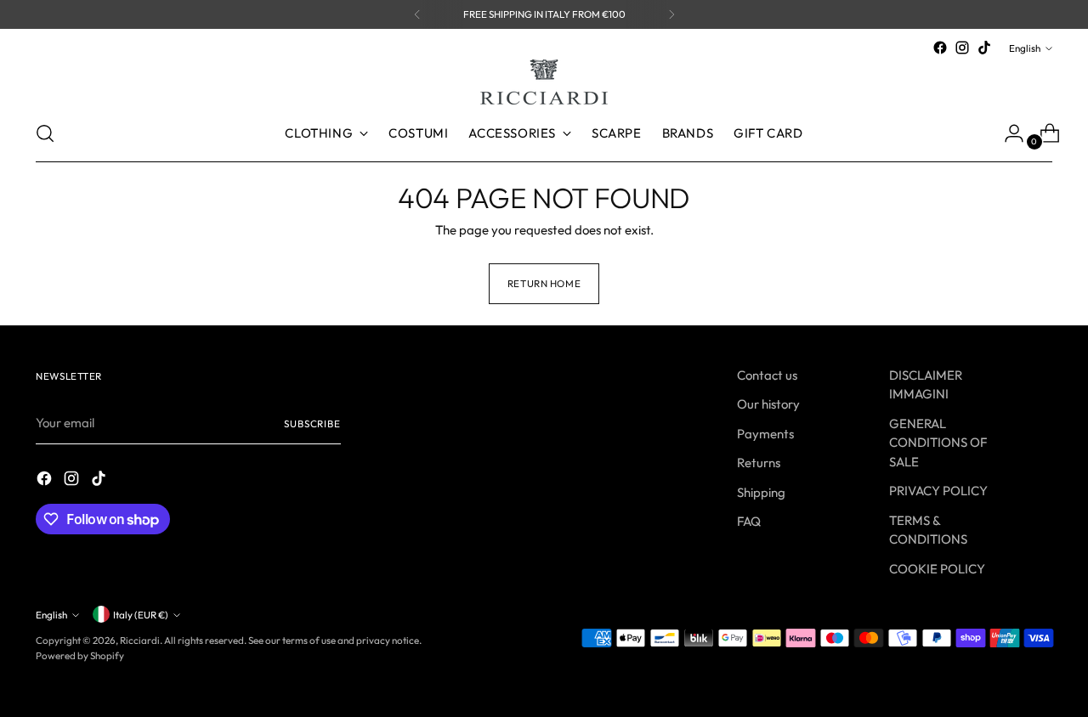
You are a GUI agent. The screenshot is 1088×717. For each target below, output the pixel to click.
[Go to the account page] (1007, 133)
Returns (758, 462)
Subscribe (312, 423)
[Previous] (417, 14)
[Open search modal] (45, 133)
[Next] (671, 14)
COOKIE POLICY (937, 569)
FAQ (749, 521)
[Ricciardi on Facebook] (940, 47)
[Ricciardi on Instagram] (962, 47)
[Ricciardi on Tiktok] (984, 47)
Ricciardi (140, 640)
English (1024, 48)
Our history (768, 404)
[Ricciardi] (544, 81)
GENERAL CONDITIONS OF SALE (938, 442)
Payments (765, 434)
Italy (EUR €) (140, 614)
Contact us (767, 375)
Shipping (761, 492)
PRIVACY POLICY (938, 491)
